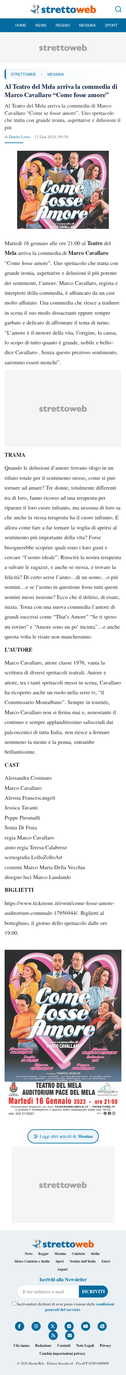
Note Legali (85, 1345)
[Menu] (8, 9)
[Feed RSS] (53, 1335)
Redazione (43, 1345)
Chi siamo (21, 1345)
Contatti (63, 1345)
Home (20, 25)
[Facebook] (19, 1326)
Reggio (63, 25)
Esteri (106, 1261)
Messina (87, 25)
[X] (52, 1326)
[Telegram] (69, 1326)
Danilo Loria (19, 136)
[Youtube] (85, 1326)
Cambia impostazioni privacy (62, 1353)
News (40, 25)
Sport (111, 25)
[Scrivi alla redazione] (69, 1335)
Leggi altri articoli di (66, 1136)
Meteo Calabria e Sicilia (32, 1261)
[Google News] (102, 1326)
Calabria (78, 1253)
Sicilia (95, 1253)
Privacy (105, 1345)
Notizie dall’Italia (83, 1261)
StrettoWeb (23, 74)
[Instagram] (36, 1326)
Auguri (62, 1269)
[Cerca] (118, 9)
